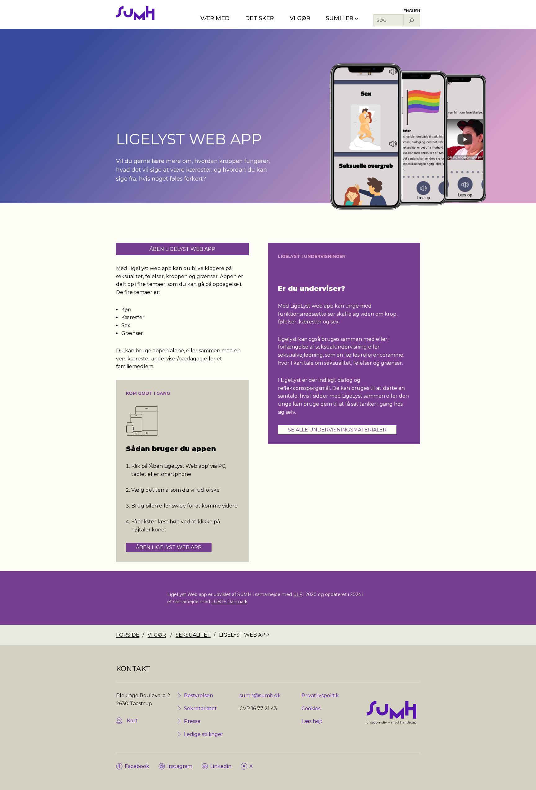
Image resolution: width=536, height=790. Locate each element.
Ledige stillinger (203, 734)
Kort (132, 721)
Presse (192, 721)
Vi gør (157, 635)
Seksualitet (193, 635)
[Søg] (412, 20)
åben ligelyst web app (182, 249)
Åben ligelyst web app (169, 547)
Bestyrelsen (198, 695)
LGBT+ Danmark (229, 601)
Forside (127, 635)
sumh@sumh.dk (260, 695)
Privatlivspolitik (320, 695)
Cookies (311, 708)
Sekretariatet (200, 708)
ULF (297, 594)
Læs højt (312, 721)
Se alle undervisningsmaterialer (337, 430)
